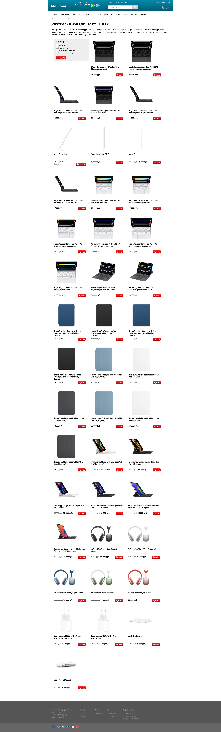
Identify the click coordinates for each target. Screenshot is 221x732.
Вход (157, 2)
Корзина (83, 714)
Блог (108, 710)
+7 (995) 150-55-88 (129, 716)
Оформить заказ (85, 716)
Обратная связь (128, 710)
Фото (97, 710)
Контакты (124, 3)
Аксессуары (108, 14)
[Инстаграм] (69, 728)
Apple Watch (65, 14)
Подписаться (111, 714)
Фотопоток (99, 714)
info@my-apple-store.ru (131, 719)
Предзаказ (80, 164)
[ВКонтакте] (64, 728)
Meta (126, 14)
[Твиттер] (59, 728)
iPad (80, 14)
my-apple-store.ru (67, 710)
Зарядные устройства (66, 50)
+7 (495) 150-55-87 (129, 714)
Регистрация (165, 2)
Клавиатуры (63, 48)
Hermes (118, 14)
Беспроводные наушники (68, 53)
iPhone (55, 14)
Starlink (144, 14)
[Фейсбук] (54, 728)
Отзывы (117, 3)
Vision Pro (88, 14)
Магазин (83, 710)
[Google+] (78, 728)
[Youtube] (73, 728)
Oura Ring (134, 14)
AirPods (98, 14)
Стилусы (61, 45)
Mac (74, 14)
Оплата (110, 3)
